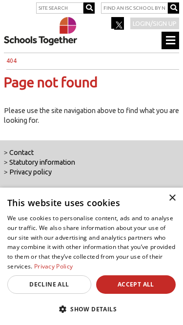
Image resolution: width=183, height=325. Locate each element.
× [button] (172, 198)
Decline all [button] (49, 284)
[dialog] (91, 256)
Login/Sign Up (155, 23)
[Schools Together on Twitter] (118, 26)
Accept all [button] (136, 284)
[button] (91, 309)
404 (11, 60)
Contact (21, 152)
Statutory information (42, 162)
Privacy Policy (53, 266)
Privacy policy (30, 172)
